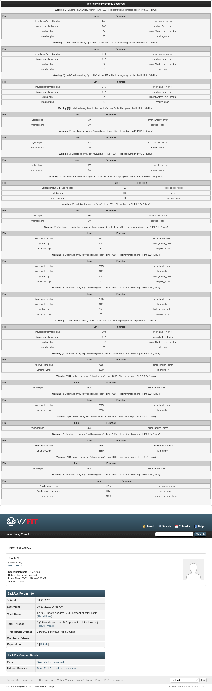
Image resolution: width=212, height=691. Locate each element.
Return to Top (46, 680)
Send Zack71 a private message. (57, 668)
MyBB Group (47, 686)
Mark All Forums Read (88, 680)
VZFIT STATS (15, 565)
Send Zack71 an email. (51, 662)
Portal (150, 526)
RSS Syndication (113, 680)
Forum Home (29, 680)
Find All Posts (44, 616)
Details (44, 644)
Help (201, 526)
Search (166, 526)
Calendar (184, 526)
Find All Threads (46, 626)
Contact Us (13, 680)
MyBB (21, 686)
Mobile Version (65, 680)
